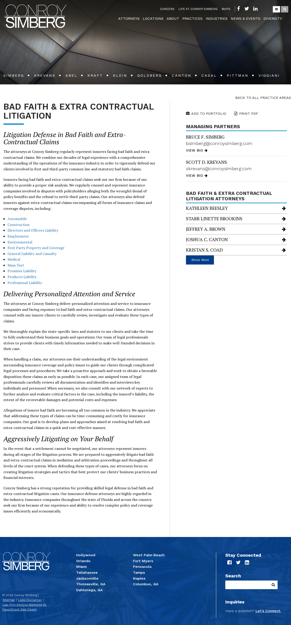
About (173, 18)
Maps (226, 9)
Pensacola (142, 566)
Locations (153, 18)
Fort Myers (143, 561)
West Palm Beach (149, 555)
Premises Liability (22, 270)
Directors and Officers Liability (33, 230)
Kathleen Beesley (207, 208)
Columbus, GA (145, 584)
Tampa (139, 572)
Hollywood (85, 555)
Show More (200, 260)
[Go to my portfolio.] (276, 9)
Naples (139, 578)
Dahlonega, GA (89, 590)
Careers (167, 9)
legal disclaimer (30, 600)
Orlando (83, 561)
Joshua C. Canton (207, 239)
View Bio (195, 150)
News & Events (245, 18)
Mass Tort (16, 265)
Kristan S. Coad (204, 250)
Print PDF (248, 113)
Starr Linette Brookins (214, 219)
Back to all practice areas (263, 98)
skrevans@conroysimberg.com (219, 168)
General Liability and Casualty (32, 253)
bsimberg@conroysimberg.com (219, 143)
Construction (19, 224)
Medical (14, 259)
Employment (18, 236)
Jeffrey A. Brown (205, 229)
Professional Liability (25, 282)
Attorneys (129, 18)
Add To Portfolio (208, 113)
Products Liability (22, 276)
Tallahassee (87, 572)
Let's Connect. (268, 611)
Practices (192, 18)
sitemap (9, 600)
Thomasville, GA (90, 584)
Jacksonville (87, 578)
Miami (81, 566)
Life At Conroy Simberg (198, 9)
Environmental (20, 242)
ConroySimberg (35, 16)
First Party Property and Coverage (36, 247)
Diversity (272, 18)
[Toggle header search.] (284, 9)
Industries (217, 18)
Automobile (17, 218)
